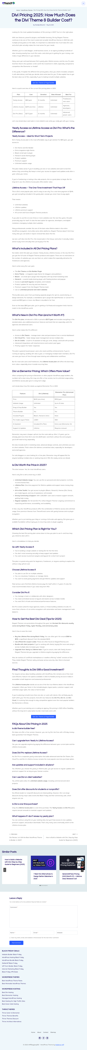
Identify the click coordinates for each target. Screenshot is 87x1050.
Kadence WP (59, 1045)
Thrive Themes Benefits (10, 1016)
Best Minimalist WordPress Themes (14, 983)
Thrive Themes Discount (10, 1018)
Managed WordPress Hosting (12, 998)
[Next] (82, 870)
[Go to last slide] (4, 870)
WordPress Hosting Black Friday (13, 957)
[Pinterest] (47, 1038)
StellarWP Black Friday (9, 963)
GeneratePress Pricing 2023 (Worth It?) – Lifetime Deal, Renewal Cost (72, 876)
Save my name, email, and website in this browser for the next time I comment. (35, 937)
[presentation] (43, 863)
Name (12, 932)
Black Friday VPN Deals (10, 972)
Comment (14, 907)
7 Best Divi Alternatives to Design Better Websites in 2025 (43, 876)
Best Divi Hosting (8, 992)
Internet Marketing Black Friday (13, 969)
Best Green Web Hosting (10, 1004)
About (39, 1032)
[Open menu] (83, 3)
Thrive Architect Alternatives (11, 1021)
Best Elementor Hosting (10, 995)
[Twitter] (43, 1038)
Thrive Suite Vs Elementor (11, 1013)
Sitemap (53, 1032)
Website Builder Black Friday (11, 954)
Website (59, 932)
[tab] (40, 885)
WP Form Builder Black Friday (12, 966)
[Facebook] (39, 1038)
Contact (45, 1032)
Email (36, 932)
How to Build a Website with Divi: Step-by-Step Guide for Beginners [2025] (62, 837)
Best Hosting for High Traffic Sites (13, 1001)
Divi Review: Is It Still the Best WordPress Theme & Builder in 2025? (25, 837)
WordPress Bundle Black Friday (12, 960)
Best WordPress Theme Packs (12, 980)
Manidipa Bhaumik (40, 25)
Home (33, 1032)
